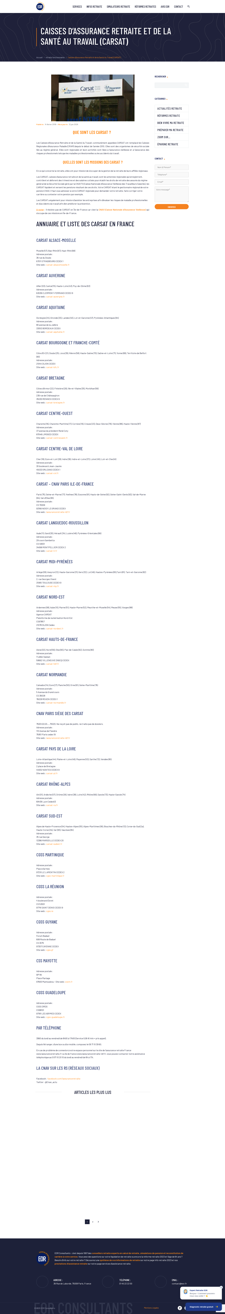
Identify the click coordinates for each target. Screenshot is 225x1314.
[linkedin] (187, 1308)
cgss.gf (49, 950)
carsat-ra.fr (52, 805)
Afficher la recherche (186, 85)
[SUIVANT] (98, 1221)
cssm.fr (69, 981)
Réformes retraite (168, 115)
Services (77, 6)
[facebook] (180, 1308)
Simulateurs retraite (118, 6)
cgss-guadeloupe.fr (55, 1017)
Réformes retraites (145, 6)
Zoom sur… (163, 137)
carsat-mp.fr (52, 586)
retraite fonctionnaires (55, 57)
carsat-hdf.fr (52, 663)
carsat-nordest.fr (54, 628)
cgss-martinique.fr (55, 875)
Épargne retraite (167, 144)
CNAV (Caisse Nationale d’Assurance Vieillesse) (122, 209)
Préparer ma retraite (170, 130)
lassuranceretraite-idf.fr (58, 512)
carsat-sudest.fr (54, 844)
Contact (178, 6)
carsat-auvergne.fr (55, 296)
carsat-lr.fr (51, 550)
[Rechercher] (188, 6)
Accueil (39, 57)
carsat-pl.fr (52, 773)
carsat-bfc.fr (52, 367)
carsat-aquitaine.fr (55, 332)
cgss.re (49, 911)
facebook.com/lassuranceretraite (63, 1078)
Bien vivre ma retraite (170, 122)
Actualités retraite (169, 108)
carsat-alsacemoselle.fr (58, 264)
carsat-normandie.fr (56, 702)
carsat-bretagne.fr (55, 402)
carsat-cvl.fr (52, 473)
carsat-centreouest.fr (57, 437)
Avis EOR (165, 6)
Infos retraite (94, 6)
